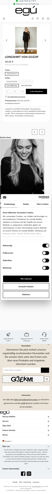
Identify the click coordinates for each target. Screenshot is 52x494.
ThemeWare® (41, 490)
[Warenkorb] (48, 19)
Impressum (36, 482)
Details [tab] (26, 204)
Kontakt (15, 482)
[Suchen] (32, 19)
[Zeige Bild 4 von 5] (28, 51)
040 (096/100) (26, 85)
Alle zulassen (26, 279)
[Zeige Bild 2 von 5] (20, 51)
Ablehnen (26, 294)
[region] (26, 40)
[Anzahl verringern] (7, 91)
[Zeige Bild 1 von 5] (16, 51)
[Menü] (4, 19)
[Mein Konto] (43, 19)
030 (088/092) (12, 85)
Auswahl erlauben (26, 287)
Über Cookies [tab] (42, 204)
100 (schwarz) (12, 74)
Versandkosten (36, 486)
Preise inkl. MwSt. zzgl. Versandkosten (16, 65)
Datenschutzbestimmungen (26, 399)
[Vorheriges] (7, 40)
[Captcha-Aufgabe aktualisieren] (47, 379)
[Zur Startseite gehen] (26, 11)
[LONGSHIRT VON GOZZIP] (26, 40)
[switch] (45, 253)
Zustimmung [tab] (9, 204)
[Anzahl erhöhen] (23, 91)
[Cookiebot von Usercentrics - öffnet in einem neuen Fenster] (38, 197)
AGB (23, 403)
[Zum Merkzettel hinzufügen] (41, 141)
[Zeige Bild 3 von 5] (24, 51)
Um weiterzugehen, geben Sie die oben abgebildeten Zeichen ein (22, 384)
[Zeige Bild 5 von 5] (32, 51)
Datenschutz (27, 482)
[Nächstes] (45, 40)
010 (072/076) (12, 82)
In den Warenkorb (36, 91)
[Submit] (45, 370)
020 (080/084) (27, 82)
